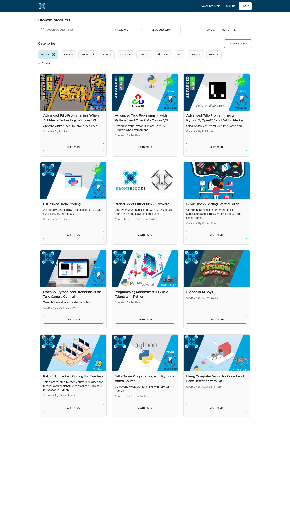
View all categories (238, 43)
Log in (245, 6)
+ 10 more (44, 63)
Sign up (230, 6)
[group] (131, 54)
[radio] (48, 54)
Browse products (210, 6)
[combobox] (128, 30)
